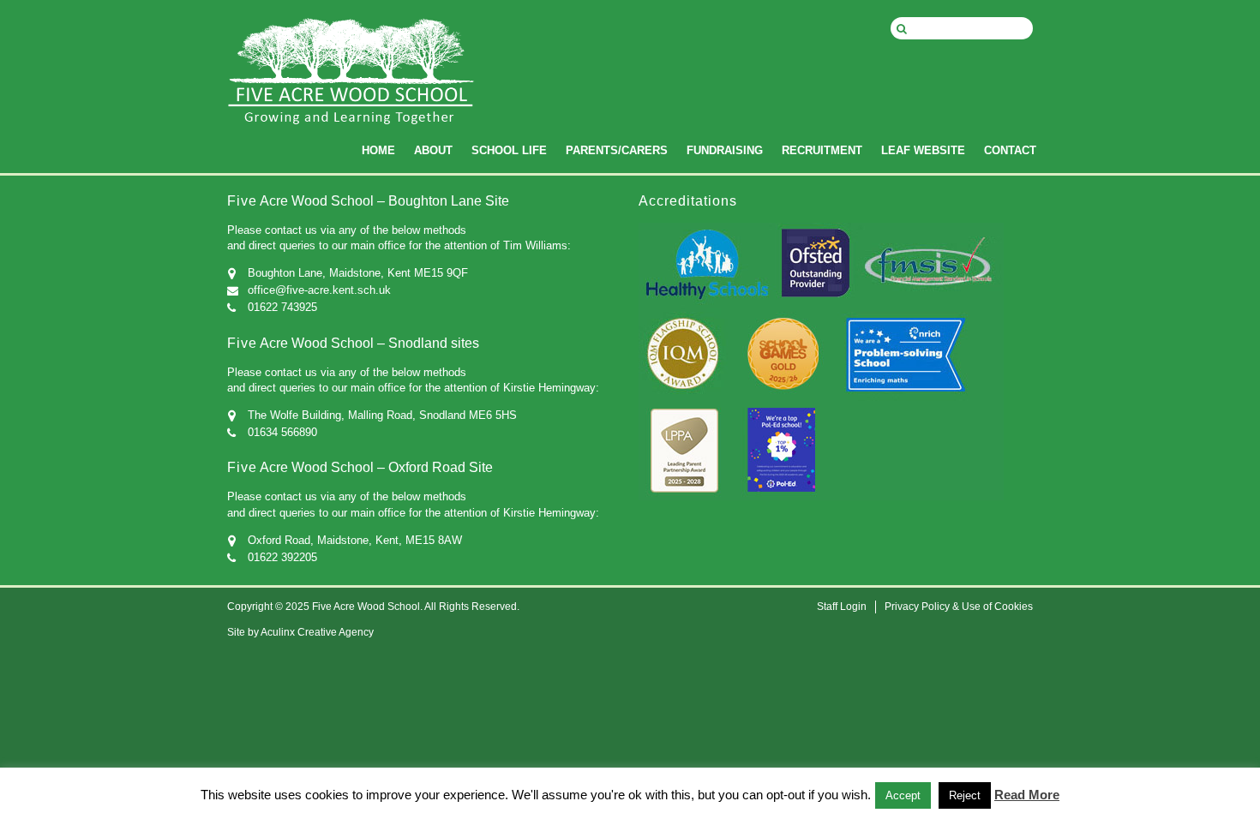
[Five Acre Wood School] (351, 85)
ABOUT (433, 150)
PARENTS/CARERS (617, 150)
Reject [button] (965, 795)
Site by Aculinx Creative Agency (300, 632)
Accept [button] (903, 795)
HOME (378, 150)
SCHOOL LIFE (509, 150)
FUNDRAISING (725, 150)
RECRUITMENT (822, 150)
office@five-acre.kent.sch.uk (319, 290)
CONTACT (1010, 150)
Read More (1026, 794)
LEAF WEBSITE (923, 150)
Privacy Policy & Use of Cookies (959, 607)
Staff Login (842, 607)
